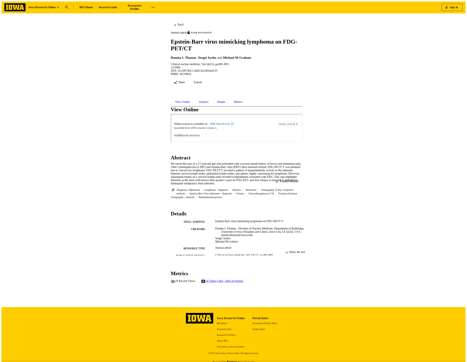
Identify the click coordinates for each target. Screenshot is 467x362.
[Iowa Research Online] (15, 7)
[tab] (182, 102)
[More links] (153, 7)
